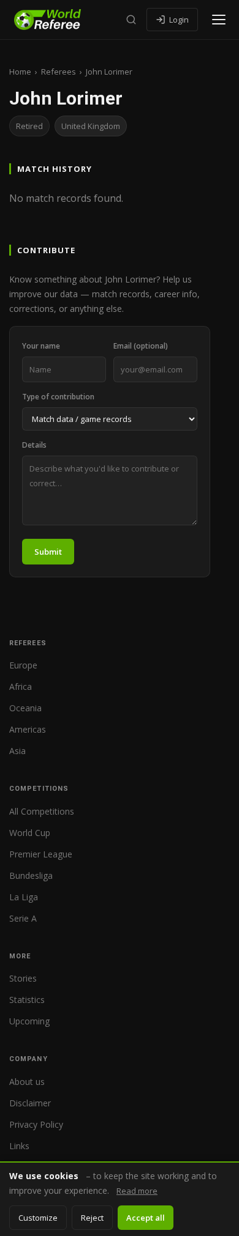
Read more (136, 1190)
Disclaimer (30, 1103)
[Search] (131, 19)
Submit (48, 551)
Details (34, 445)
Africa (20, 686)
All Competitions (41, 811)
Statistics (27, 999)
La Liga (23, 897)
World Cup (29, 832)
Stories (23, 978)
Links (19, 1146)
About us (27, 1081)
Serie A (23, 918)
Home (20, 71)
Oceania (25, 708)
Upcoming (29, 1021)
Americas (27, 729)
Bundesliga (31, 875)
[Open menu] (219, 20)
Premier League (40, 854)
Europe (23, 665)
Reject (92, 1217)
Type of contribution (58, 396)
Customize (38, 1217)
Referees (58, 71)
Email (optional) (140, 346)
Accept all (145, 1217)
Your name (41, 346)
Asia (17, 751)
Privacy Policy (36, 1124)
